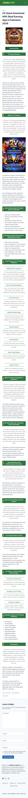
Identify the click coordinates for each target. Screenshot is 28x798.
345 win (11, 104)
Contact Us (13, 783)
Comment (6, 713)
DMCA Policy (14, 786)
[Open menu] (25, 3)
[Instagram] (8, 778)
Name (5, 733)
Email (5, 740)
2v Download (15, 692)
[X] (6, 778)
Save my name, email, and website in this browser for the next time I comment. (14, 752)
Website (5, 747)
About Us (5, 783)
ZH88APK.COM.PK (14, 765)
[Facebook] (3, 778)
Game (3, 10)
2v (4, 692)
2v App (8, 692)
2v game (5, 695)
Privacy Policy (21, 783)
